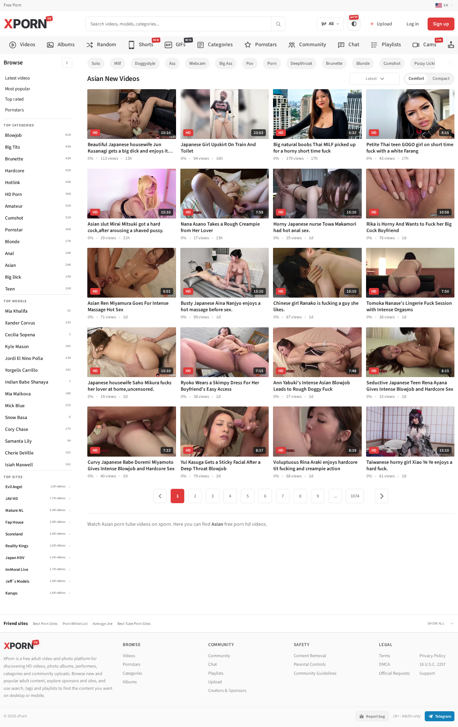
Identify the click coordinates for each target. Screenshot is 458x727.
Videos (129, 656)
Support (427, 673)
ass (172, 63)
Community (219, 656)
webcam (197, 63)
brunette (334, 63)
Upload (215, 682)
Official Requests (394, 673)
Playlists (215, 673)
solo (96, 63)
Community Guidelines (315, 673)
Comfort (416, 79)
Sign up (441, 23)
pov (249, 63)
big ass (225, 63)
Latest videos (17, 78)
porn (272, 63)
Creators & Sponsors (227, 690)
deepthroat (301, 63)
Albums (130, 682)
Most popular (17, 89)
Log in (412, 23)
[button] (450, 63)
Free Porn (12, 5)
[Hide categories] (67, 63)
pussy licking (426, 63)
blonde (363, 63)
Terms (384, 656)
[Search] (278, 24)
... (335, 496)
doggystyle (145, 63)
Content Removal (310, 656)
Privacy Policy (432, 656)
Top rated (14, 99)
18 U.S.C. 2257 (432, 664)
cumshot (392, 63)
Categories (132, 673)
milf (117, 63)
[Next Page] (382, 496)
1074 (355, 496)
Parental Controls (310, 664)
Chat (212, 664)
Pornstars (14, 110)
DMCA (384, 664)
